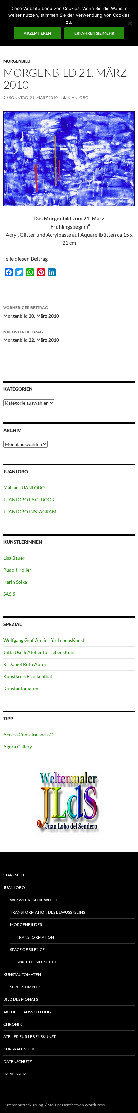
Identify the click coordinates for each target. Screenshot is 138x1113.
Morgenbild (16, 61)
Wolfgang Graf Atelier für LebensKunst (43, 640)
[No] (129, 23)
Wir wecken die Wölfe (34, 899)
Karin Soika (15, 582)
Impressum (14, 1073)
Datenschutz (17, 1061)
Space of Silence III (36, 961)
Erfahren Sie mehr (94, 33)
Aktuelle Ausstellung (27, 1011)
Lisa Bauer (14, 558)
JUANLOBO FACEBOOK (29, 499)
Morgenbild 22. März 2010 (31, 336)
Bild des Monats (20, 999)
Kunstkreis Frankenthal (27, 676)
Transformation (35, 937)
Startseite (14, 874)
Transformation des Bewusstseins (47, 912)
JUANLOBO (78, 97)
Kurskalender (18, 1049)
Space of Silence (27, 949)
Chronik (12, 1024)
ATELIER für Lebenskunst (29, 1036)
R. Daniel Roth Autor (25, 664)
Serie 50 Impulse (27, 986)
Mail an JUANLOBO (24, 487)
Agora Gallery (17, 746)
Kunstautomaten (20, 688)
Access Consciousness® (28, 734)
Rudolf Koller (17, 570)
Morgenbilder (26, 924)
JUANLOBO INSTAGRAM (29, 511)
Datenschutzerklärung (23, 1104)
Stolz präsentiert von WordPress (76, 1104)
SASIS (9, 594)
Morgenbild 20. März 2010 (31, 312)
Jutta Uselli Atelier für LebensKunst (40, 652)
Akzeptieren (37, 33)
